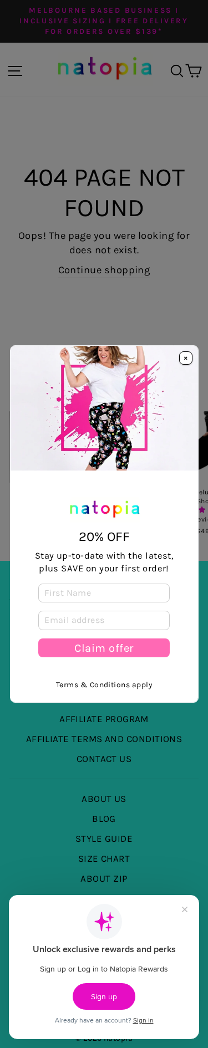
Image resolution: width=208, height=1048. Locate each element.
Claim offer (104, 648)
